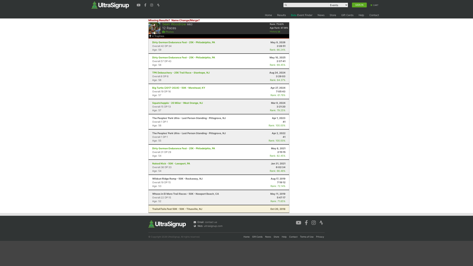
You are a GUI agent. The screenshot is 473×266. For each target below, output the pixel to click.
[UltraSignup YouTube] (139, 4)
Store (333, 15)
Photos (169, 31)
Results (281, 15)
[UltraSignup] (110, 4)
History (274, 31)
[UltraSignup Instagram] (152, 4)
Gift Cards (347, 15)
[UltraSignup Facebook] (146, 4)
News (321, 15)
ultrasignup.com (213, 225)
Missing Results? (159, 20)
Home (268, 15)
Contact (374, 15)
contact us (211, 222)
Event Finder (301, 15)
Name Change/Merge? (185, 20)
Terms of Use (307, 236)
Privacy (320, 236)
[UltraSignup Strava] (158, 4)
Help (361, 15)
